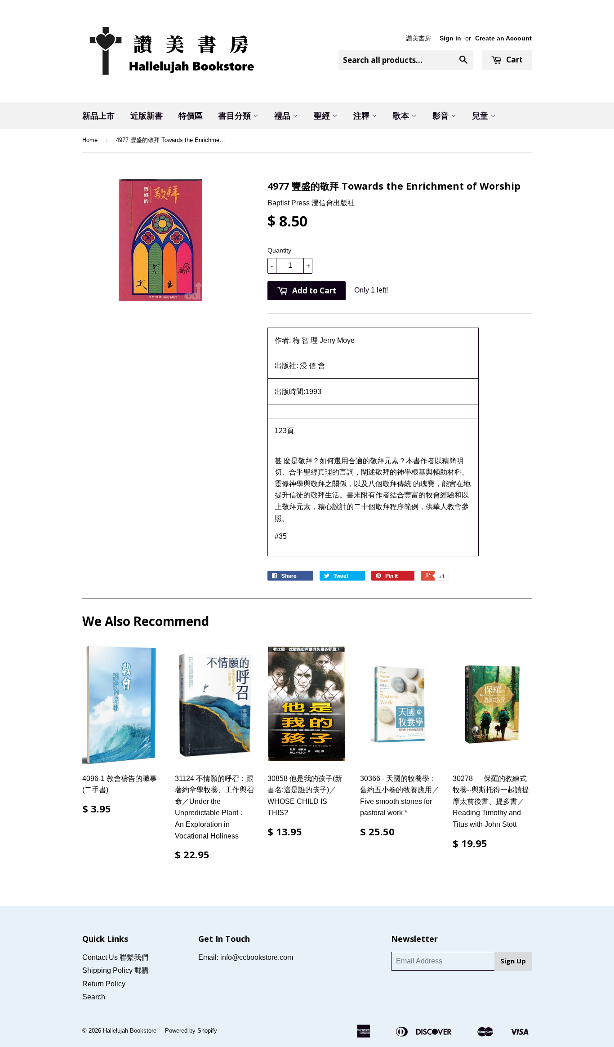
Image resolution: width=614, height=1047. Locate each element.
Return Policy (103, 984)
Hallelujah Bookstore (129, 1030)
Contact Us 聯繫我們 (115, 957)
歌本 (402, 115)
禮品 (283, 115)
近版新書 (146, 115)
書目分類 (235, 115)
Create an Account (503, 38)
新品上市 (98, 115)
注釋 (362, 115)
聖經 (323, 115)
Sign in (450, 38)
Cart (513, 59)
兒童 (481, 115)
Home (90, 140)
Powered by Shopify (191, 1030)
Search (93, 997)
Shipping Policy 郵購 (115, 970)
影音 (441, 115)
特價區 (190, 115)
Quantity (279, 250)
